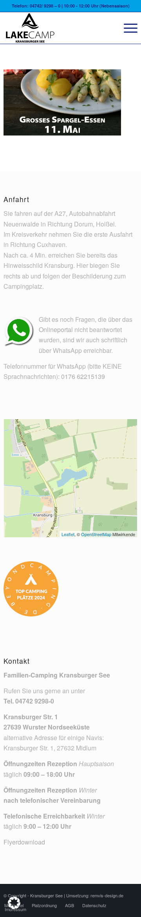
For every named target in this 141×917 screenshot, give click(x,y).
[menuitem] (126, 28)
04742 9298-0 (34, 700)
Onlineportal (56, 329)
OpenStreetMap (96, 534)
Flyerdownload (24, 841)
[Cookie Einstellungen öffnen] (14, 906)
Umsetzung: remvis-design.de (94, 895)
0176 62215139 (83, 376)
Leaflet (67, 534)
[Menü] (126, 28)
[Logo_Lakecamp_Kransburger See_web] (57, 28)
